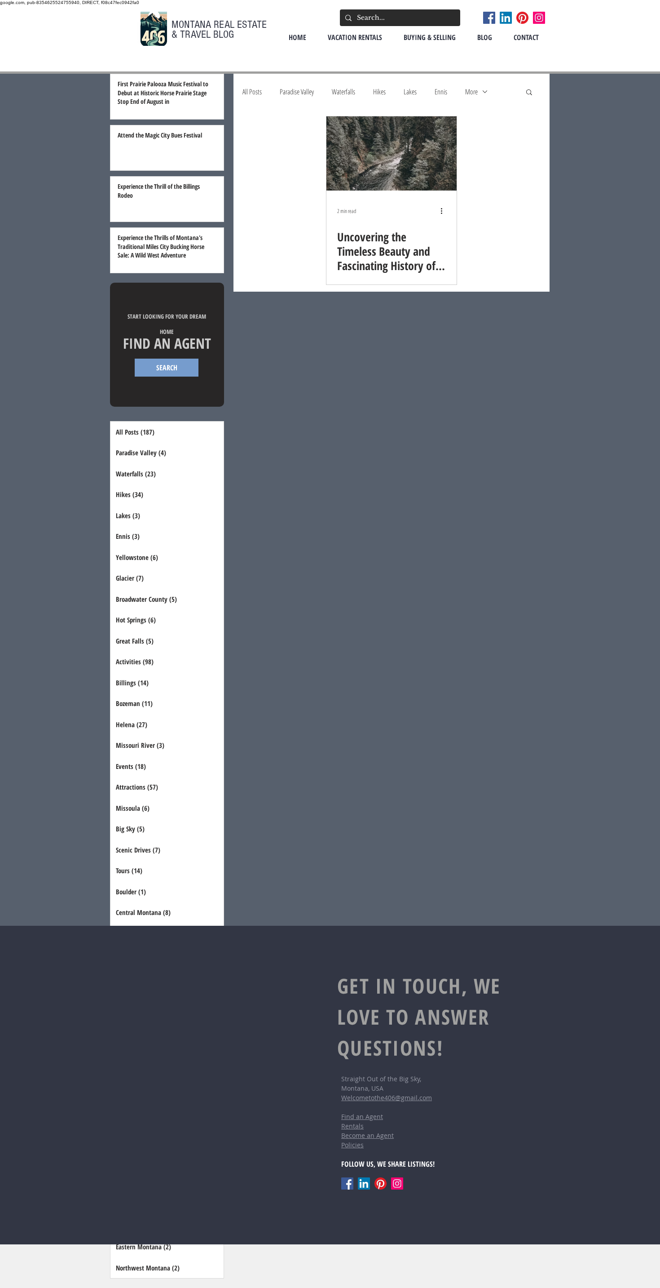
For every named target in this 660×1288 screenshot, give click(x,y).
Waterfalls (343, 91)
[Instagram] (539, 18)
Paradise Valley (297, 91)
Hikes (379, 91)
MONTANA (193, 24)
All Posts (252, 91)
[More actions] (444, 210)
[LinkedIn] (506, 18)
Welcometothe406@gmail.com (386, 1097)
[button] (529, 93)
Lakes (410, 91)
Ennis (441, 91)
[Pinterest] (522, 18)
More (471, 91)
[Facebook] (489, 18)
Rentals (352, 1126)
